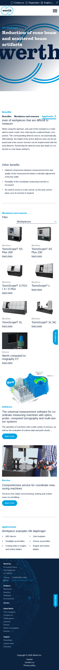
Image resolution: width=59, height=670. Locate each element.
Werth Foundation (11, 628)
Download (7, 640)
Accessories (8, 598)
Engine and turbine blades (41, 547)
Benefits (6, 116)
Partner (6, 631)
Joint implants (39, 536)
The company (9, 612)
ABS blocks (10, 536)
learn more (7, 256)
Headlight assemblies (15, 541)
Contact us (19, 3)
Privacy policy (29, 665)
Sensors (7, 592)
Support (6, 637)
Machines (7, 589)
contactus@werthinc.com (22, 580)
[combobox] (36, 222)
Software (7, 595)
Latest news (8, 643)
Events (6, 625)
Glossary (7, 646)
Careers (6, 621)
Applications (49, 116)
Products (7, 586)
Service (6, 603)
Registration (34, 3)
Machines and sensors (26, 116)
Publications (8, 618)
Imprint (29, 659)
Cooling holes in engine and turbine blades (15, 547)
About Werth (8, 608)
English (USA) (50, 3)
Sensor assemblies (41, 541)
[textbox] (36, 222)
